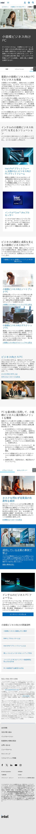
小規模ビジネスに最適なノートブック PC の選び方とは (18, 260)
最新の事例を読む (8, 564)
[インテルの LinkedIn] (11, 765)
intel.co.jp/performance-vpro (12, 689)
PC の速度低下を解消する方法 (14, 668)
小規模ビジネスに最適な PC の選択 (15, 631)
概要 (7, 69)
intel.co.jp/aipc (26, 696)
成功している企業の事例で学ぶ (17, 551)
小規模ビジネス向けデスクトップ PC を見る (17, 343)
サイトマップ (5, 754)
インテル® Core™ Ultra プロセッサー (17, 213)
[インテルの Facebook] (2, 765)
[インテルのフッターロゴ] (5, 816)
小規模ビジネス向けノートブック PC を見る (17, 304)
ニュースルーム (6, 749)
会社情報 (4, 728)
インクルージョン (7, 736)
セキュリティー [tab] (22, 470)
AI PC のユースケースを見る (10, 377)
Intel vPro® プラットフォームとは (15, 646)
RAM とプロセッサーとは (12, 638)
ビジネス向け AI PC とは (9, 374)
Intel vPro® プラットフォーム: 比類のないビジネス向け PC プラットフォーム (18, 171)
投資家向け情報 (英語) (8, 741)
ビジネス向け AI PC (12, 356)
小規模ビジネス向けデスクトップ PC (17, 326)
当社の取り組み (6, 732)
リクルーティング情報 (8, 758)
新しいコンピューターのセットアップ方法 (18, 653)
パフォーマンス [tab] (7, 470)
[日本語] (29, 2)
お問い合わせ (5, 745)
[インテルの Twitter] (6, 765)
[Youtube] (16, 765)
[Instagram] (20, 765)
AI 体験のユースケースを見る (12, 520)
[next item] (35, 7)
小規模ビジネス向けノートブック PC (17, 290)
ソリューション (19, 69)
